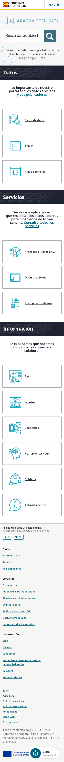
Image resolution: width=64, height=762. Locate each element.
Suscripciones (10, 722)
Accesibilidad (10, 711)
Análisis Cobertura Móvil (17, 611)
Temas (7, 562)
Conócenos (9, 653)
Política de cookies (13, 701)
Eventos (7, 647)
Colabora (8, 670)
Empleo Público (11, 604)
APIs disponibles (12, 568)
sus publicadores (33, 94)
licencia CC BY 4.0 (41, 730)
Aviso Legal (9, 695)
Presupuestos (10, 585)
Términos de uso (12, 677)
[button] (53, 4)
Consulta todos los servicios (39, 224)
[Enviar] (50, 36)
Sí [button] (9, 537)
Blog (5, 640)
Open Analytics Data (14, 617)
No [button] (20, 537)
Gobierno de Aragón (15, 734)
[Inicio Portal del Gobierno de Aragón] (14, 4)
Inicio (6, 690)
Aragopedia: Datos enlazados (20, 591)
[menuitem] (32, 120)
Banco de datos (12, 555)
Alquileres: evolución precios (19, 598)
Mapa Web (9, 716)
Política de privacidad (15, 706)
